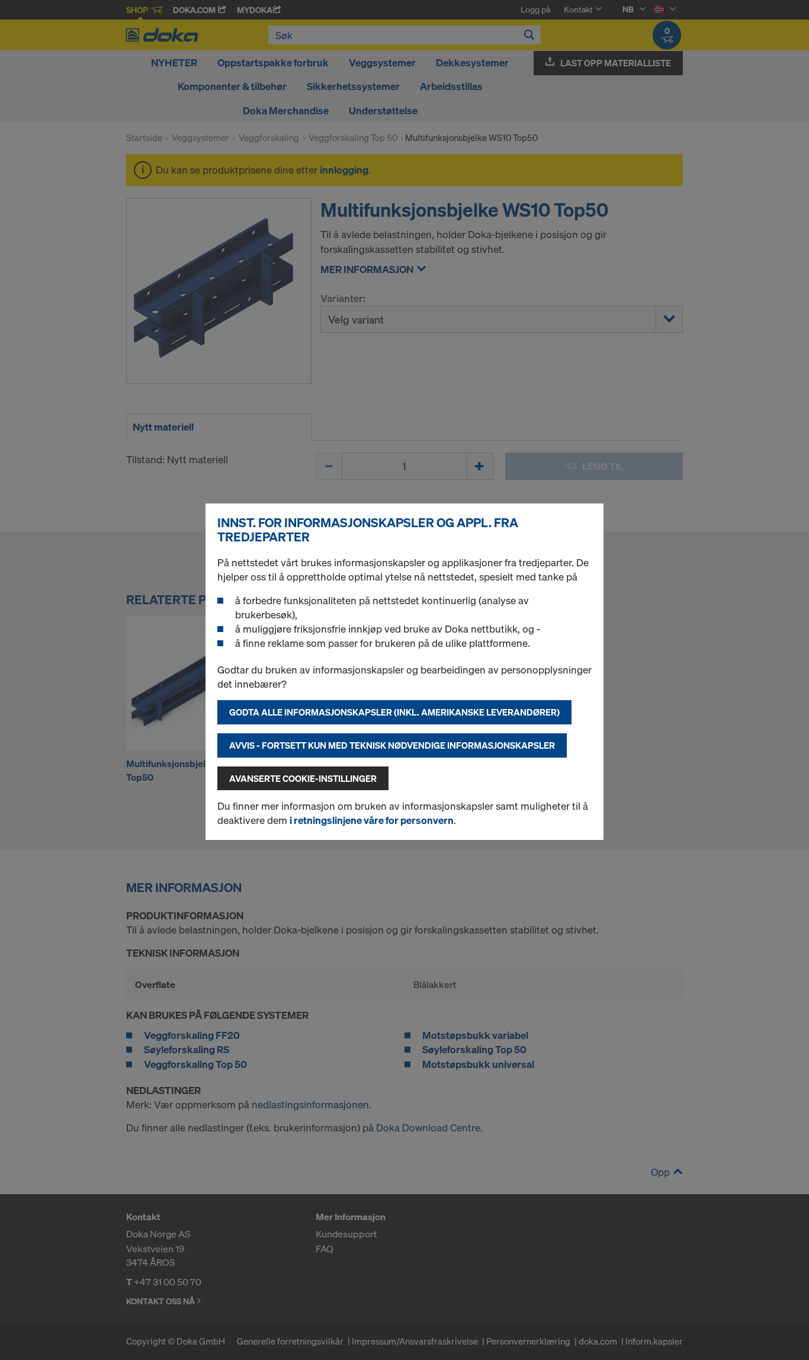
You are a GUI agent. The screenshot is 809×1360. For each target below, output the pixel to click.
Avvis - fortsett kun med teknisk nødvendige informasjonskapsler (392, 745)
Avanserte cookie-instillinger (303, 778)
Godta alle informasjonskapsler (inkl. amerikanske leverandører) (394, 712)
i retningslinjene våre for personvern (372, 820)
